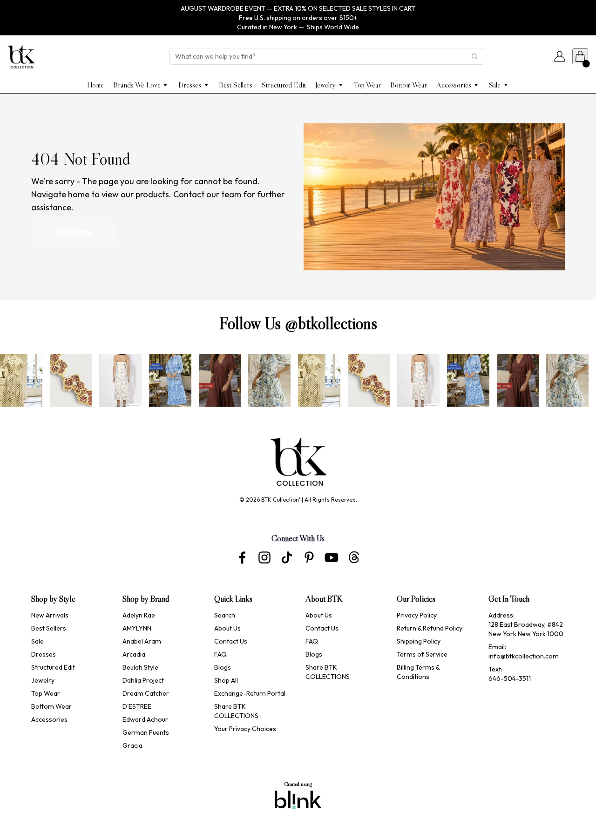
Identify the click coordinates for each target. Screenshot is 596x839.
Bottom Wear (51, 706)
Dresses (43, 654)
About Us (227, 628)
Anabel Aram (141, 641)
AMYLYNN (136, 628)
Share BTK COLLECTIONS (236, 711)
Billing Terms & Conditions (419, 672)
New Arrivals (49, 615)
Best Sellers (48, 628)
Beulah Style (140, 667)
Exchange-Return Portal (249, 693)
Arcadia (133, 654)
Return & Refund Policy (429, 628)
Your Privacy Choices (245, 729)
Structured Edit (53, 667)
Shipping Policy (418, 641)
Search (224, 615)
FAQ (220, 654)
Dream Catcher (145, 693)
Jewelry (42, 680)
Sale (37, 641)
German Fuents (145, 732)
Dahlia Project (143, 680)
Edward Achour (145, 719)
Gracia (132, 745)
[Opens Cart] (580, 56)
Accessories (49, 719)
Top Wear (45, 693)
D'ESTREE (136, 706)
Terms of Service (422, 654)
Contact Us (230, 641)
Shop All (226, 680)
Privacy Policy (417, 615)
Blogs (222, 667)
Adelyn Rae (138, 615)
